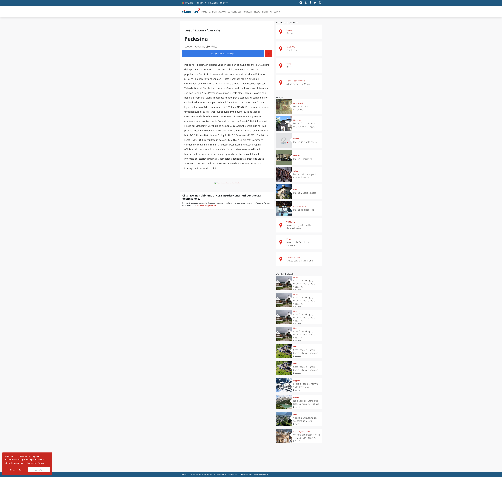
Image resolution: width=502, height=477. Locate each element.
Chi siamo (201, 3)
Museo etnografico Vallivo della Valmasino (299, 227)
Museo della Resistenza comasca (298, 244)
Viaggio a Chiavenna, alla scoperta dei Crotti (305, 419)
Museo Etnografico (302, 158)
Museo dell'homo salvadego (301, 108)
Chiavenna (297, 414)
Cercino (296, 139)
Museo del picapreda (303, 209)
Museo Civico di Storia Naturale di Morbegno (304, 125)
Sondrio (296, 397)
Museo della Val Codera (305, 141)
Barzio (295, 189)
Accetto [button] (38, 470)
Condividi (223, 53)
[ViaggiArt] (191, 11)
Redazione (213, 3)
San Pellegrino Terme (301, 431)
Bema (288, 64)
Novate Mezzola (299, 206)
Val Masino (290, 222)
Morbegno (297, 120)
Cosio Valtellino (299, 103)
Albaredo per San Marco (295, 81)
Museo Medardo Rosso (304, 192)
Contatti (224, 3)
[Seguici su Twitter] (315, 2)
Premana (296, 155)
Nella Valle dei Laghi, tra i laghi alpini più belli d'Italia (306, 402)
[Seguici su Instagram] (320, 2)
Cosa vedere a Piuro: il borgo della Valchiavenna (305, 351)
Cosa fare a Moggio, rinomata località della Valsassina (304, 283)
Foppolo (296, 380)
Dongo (289, 239)
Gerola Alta (290, 47)
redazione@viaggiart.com (206, 205)
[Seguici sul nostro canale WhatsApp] (306, 2)
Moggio (296, 277)
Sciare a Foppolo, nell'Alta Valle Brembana (305, 385)
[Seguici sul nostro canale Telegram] (301, 2)
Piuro (295, 346)
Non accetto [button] (15, 470)
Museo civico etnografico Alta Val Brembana (305, 176)
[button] (188, 3)
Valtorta (296, 171)
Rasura (289, 30)
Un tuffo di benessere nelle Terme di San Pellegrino (306, 436)
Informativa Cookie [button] (35, 463)
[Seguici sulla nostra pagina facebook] (310, 2)
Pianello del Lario (293, 257)
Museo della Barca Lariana (299, 260)
